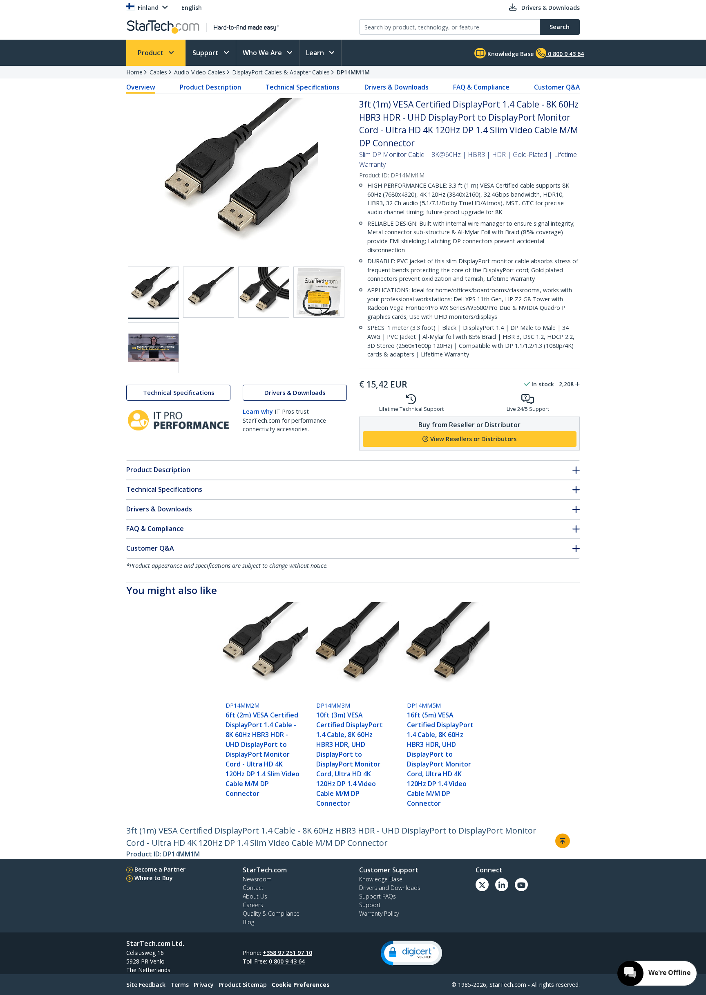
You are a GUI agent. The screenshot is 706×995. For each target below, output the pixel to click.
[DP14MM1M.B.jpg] (208, 292)
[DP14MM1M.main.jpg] (153, 293)
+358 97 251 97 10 (287, 953)
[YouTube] (521, 884)
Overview (140, 87)
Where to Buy (153, 878)
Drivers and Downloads (389, 888)
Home (134, 72)
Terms (179, 984)
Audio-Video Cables (199, 72)
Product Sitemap (243, 984)
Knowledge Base (510, 54)
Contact (253, 888)
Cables (158, 72)
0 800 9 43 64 (287, 961)
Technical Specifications (303, 87)
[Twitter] (482, 884)
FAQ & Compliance (481, 87)
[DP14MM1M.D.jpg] (318, 292)
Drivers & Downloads (396, 87)
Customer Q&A (557, 87)
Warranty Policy (379, 913)
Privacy (204, 984)
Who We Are (263, 52)
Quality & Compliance (271, 913)
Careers (253, 905)
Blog (248, 922)
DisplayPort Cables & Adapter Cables (281, 72)
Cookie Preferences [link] (301, 984)
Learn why (258, 411)
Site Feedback (145, 984)
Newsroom (257, 879)
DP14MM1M (353, 72)
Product (151, 52)
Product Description (210, 87)
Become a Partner (159, 869)
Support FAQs (377, 896)
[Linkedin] (501, 884)
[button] (411, 953)
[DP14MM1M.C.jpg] (263, 292)
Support (206, 52)
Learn (316, 52)
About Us (255, 896)
